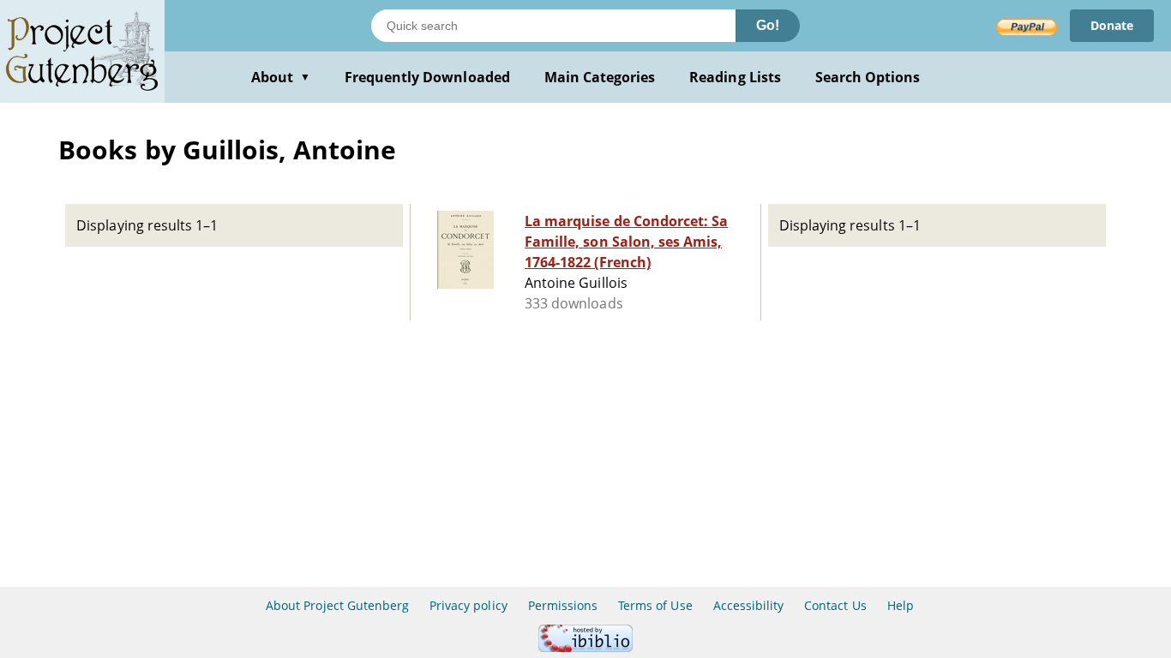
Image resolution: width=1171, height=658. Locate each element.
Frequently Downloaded (427, 77)
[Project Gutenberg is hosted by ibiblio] (585, 647)
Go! (767, 25)
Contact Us (835, 605)
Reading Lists (735, 77)
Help (900, 605)
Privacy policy (468, 605)
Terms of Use (655, 605)
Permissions (563, 605)
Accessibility (748, 605)
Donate (1111, 25)
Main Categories (600, 77)
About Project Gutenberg (337, 605)
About (280, 77)
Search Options (868, 77)
